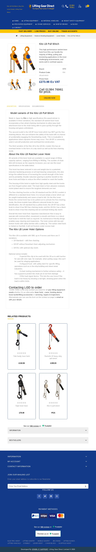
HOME (16, 21)
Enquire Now (49, 98)
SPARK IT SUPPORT (40, 549)
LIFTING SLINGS (69, 541)
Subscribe (86, 486)
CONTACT (17, 27)
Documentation (38, 106)
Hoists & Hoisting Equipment (44, 36)
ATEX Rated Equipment (23, 24)
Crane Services (44, 24)
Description (11, 106)
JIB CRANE (57, 541)
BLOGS (75, 24)
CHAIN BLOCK (51, 543)
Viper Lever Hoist (22, 406)
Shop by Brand (61, 24)
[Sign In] (80, 6)
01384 (71, 5)
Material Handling (51, 21)
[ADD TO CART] (11, 337)
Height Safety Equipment (74, 21)
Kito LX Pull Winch (53, 406)
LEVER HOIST (38, 543)
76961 (71, 7)
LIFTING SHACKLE (14, 543)
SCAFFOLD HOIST (65, 543)
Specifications (24, 106)
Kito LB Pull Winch (74, 36)
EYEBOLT (26, 543)
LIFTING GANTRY (29, 541)
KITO (64, 69)
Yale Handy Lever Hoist (21, 356)
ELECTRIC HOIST (14, 541)
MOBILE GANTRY (44, 541)
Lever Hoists (61, 36)
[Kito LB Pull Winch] (15, 84)
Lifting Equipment (31, 21)
